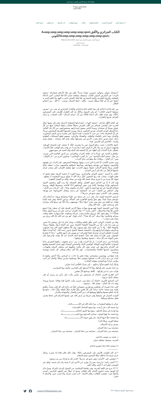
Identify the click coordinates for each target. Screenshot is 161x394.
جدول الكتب (39, 23)
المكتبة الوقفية (93, 23)
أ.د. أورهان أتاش (121, 23)
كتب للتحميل (61, 23)
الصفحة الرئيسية (107, 23)
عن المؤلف (50, 23)
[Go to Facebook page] (30, 391)
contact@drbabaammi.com (49, 391)
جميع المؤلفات (73, 23)
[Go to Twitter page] (25, 391)
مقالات (83, 23)
